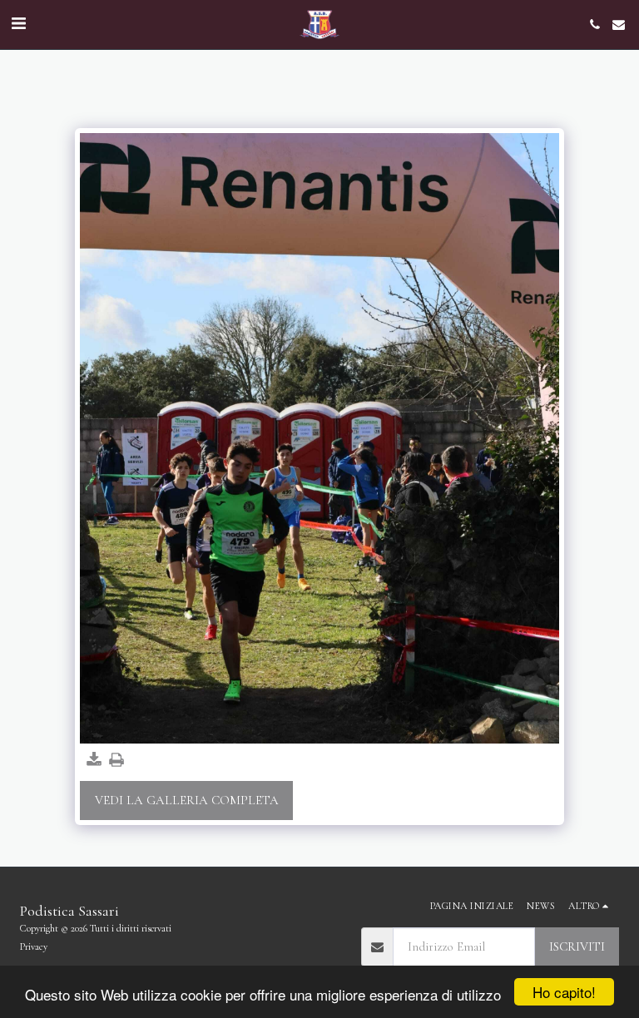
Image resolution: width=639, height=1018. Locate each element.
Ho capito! (564, 991)
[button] (18, 24)
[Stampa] (116, 760)
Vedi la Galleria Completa (187, 800)
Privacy (33, 946)
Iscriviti (577, 946)
